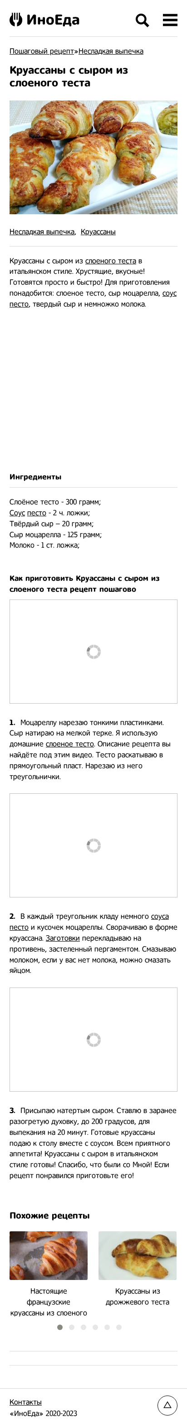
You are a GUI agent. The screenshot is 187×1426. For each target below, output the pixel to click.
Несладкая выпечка (42, 231)
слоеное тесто (70, 744)
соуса (160, 916)
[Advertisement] (93, 391)
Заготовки (63, 938)
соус (169, 293)
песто (19, 304)
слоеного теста (110, 261)
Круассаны (98, 231)
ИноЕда (53, 19)
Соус (17, 513)
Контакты (26, 1402)
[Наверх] (167, 1406)
